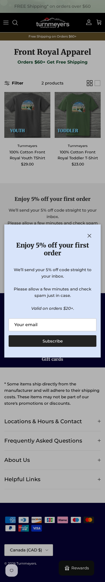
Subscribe (53, 341)
